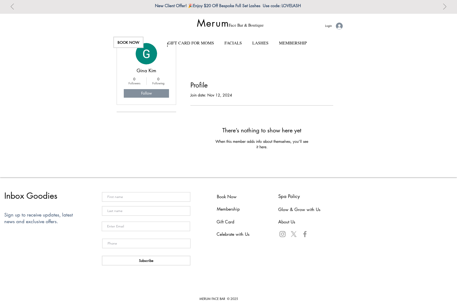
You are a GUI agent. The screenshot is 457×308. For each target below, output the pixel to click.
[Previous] (12, 7)
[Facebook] (305, 234)
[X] (294, 234)
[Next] (444, 7)
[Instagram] (282, 234)
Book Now (227, 196)
